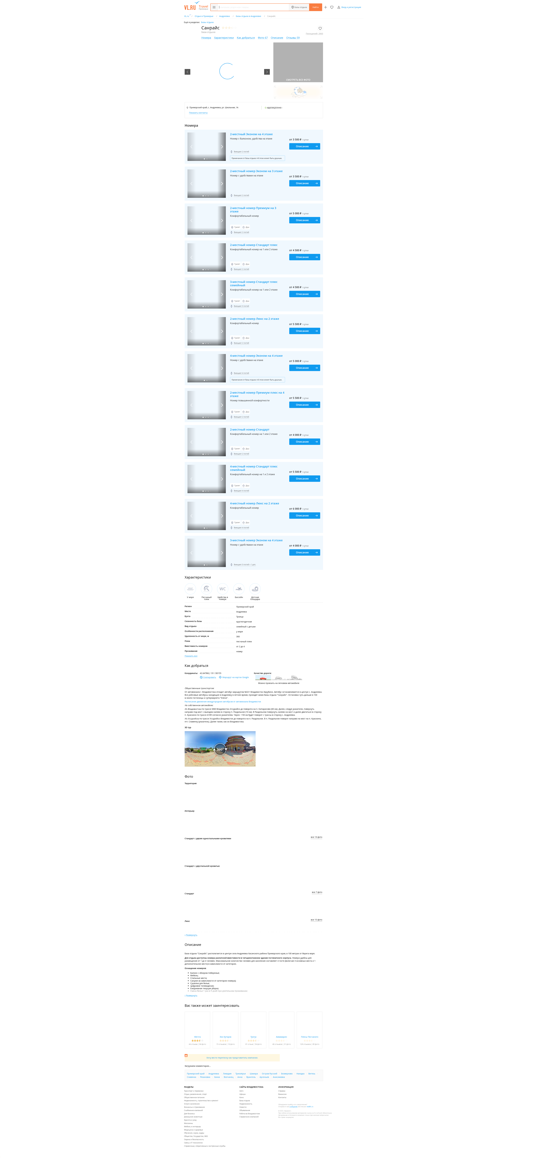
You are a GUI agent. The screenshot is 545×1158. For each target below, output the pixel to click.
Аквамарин (281, 1036)
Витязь (312, 1073)
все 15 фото (316, 919)
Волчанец (229, 1077)
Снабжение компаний (193, 1110)
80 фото (316, 1044)
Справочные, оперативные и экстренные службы (204, 1146)
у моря (239, 631)
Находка (300, 1073)
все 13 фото (316, 837)
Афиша (242, 1094)
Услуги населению (192, 1104)
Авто (241, 1091)
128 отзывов (305, 1044)
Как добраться (246, 37)
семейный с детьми (246, 626)
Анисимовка (279, 1077)
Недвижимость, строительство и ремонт (201, 1100)
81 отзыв (249, 1044)
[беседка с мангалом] (263, 796)
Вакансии (282, 1094)
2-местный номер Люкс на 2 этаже (254, 318)
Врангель (251, 1077)
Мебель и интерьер (192, 1126)
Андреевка (241, 611)
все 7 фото (317, 892)
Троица (239, 616)
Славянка (192, 1077)
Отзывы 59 (293, 37)
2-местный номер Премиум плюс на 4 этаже (257, 394)
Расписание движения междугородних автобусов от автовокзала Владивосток (223, 701)
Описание (277, 37)
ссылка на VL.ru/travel (314, 1113)
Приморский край (245, 606)
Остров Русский (270, 1073)
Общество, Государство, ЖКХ (196, 1136)
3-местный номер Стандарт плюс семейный (253, 283)
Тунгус (254, 1036)
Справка (281, 1091)
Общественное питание (194, 1097)
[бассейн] (218, 796)
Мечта (197, 1036)
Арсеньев (265, 1077)
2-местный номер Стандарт (249, 429)
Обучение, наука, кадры (194, 1133)
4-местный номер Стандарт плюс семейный (253, 468)
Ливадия (227, 1073)
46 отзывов (277, 1044)
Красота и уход (190, 1120)
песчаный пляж (244, 641)
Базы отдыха (300, 7)
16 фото (231, 1044)
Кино (241, 1097)
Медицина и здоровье (193, 1130)
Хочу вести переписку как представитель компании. (232, 1057)
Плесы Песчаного (309, 1036)
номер (239, 651)
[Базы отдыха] (203, 7)
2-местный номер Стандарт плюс (253, 245)
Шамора (254, 1073)
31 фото (287, 1044)
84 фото (202, 1044)
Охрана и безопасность (194, 1139)
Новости (243, 1107)
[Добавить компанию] (325, 7)
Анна (240, 1077)
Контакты (282, 1097)
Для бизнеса (189, 1113)
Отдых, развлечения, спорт (195, 1094)
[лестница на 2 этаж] (286, 824)
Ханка (217, 1077)
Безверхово (287, 1073)
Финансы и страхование (194, 1107)
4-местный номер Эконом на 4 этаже (256, 355)
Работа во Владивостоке (249, 1113)
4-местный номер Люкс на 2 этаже (254, 503)
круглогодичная (244, 621)
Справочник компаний (249, 1117)
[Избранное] (332, 7)
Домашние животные (193, 1117)
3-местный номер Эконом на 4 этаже (256, 540)
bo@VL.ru (310, 1107)
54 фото (258, 1044)
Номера (206, 37)
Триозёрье (240, 1073)
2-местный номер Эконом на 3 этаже (256, 171)
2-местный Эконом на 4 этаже (251, 134)
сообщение (293, 1107)
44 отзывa (193, 1044)
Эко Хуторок (225, 1036)
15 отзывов (221, 1044)
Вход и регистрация (351, 7)
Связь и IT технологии (193, 1143)
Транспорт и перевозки (194, 1091)
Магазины (188, 1123)
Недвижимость (245, 1104)
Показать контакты (198, 112)
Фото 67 (263, 37)
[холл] (218, 824)
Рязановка (205, 1077)
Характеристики (224, 37)
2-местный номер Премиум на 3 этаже (253, 209)
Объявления (244, 1110)
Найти (316, 7)
